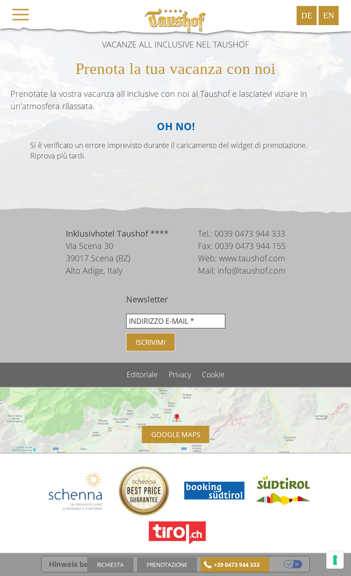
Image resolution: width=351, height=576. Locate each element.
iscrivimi (150, 342)
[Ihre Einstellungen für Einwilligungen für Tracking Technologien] (335, 560)
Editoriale (143, 375)
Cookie (213, 375)
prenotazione (167, 564)
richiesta (110, 564)
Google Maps (175, 434)
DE (306, 15)
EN (328, 15)
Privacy (181, 375)
